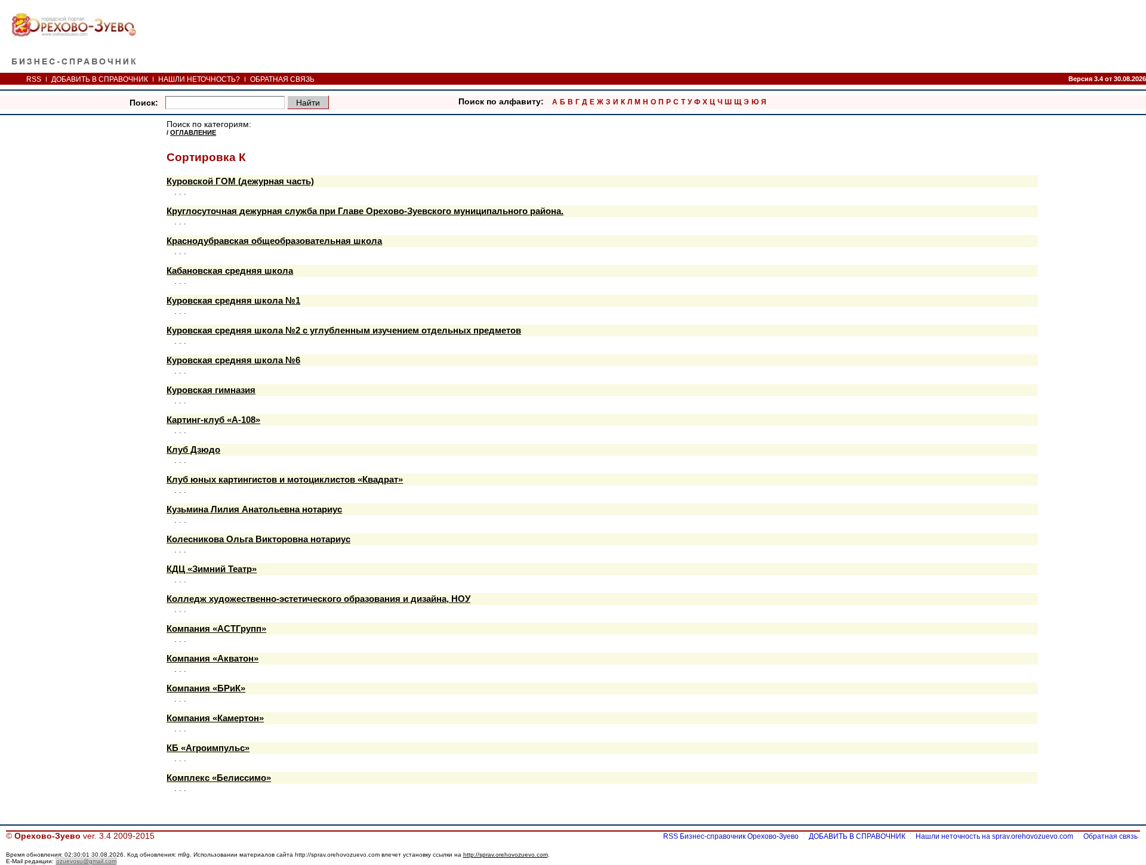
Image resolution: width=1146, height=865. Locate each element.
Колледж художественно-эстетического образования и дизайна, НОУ (318, 599)
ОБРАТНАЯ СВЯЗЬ (282, 79)
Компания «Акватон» (212, 658)
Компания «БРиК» (206, 688)
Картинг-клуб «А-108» (213, 420)
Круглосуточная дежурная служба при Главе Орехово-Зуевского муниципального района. (365, 211)
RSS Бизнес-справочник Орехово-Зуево (731, 836)
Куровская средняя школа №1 (233, 300)
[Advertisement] (657, 36)
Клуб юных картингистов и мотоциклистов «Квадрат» (285, 479)
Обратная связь (1110, 836)
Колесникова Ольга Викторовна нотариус (258, 539)
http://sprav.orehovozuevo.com (505, 854)
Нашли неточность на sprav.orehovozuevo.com (994, 836)
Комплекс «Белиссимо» (219, 778)
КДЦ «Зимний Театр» (212, 569)
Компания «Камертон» (215, 718)
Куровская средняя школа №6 (233, 360)
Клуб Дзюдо (193, 450)
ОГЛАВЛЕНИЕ (193, 132)
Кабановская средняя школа (230, 271)
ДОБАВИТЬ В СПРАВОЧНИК (99, 79)
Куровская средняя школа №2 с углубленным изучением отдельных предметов (344, 330)
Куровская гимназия (211, 390)
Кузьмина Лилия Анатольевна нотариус (254, 509)
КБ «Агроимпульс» (208, 748)
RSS (33, 79)
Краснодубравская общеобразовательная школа (274, 241)
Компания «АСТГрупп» (216, 629)
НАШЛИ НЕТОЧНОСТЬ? (199, 79)
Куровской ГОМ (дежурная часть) (240, 181)
